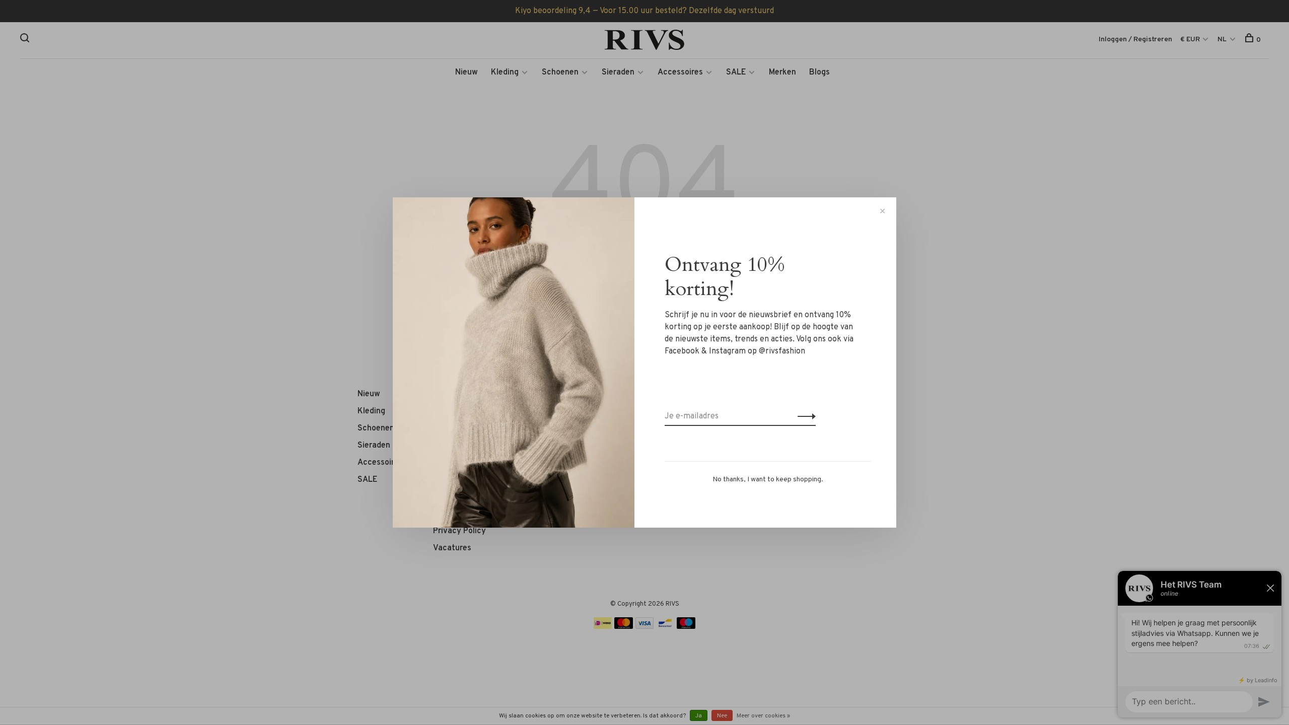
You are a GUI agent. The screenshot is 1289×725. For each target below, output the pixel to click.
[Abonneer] (804, 416)
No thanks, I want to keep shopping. (767, 479)
